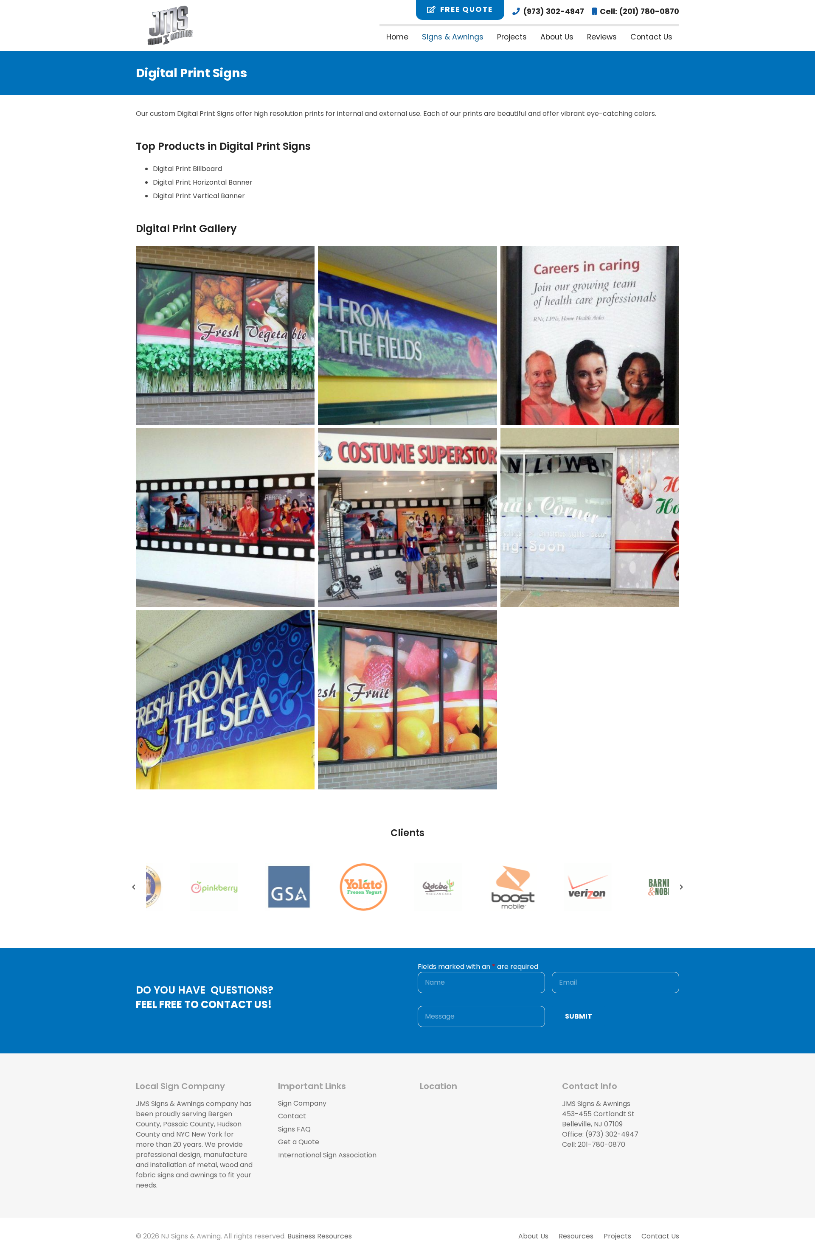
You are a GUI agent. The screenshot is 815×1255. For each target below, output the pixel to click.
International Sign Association (327, 1155)
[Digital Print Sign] (225, 335)
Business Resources (319, 1236)
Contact (292, 1116)
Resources (576, 1236)
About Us (533, 1236)
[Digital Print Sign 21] (589, 335)
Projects (617, 1236)
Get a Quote (298, 1142)
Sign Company (302, 1103)
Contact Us (660, 1236)
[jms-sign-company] (170, 25)
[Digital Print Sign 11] (589, 517)
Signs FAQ (294, 1129)
